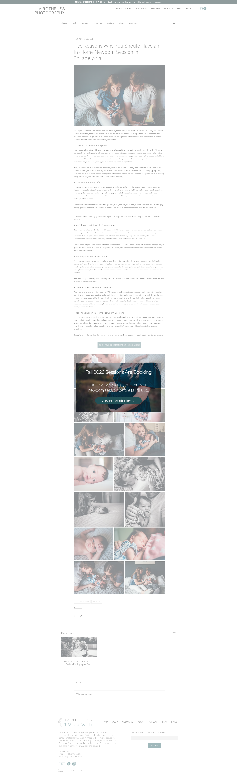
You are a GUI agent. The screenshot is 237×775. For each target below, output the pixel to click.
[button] (156, 367)
